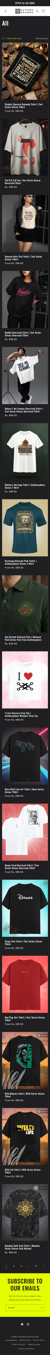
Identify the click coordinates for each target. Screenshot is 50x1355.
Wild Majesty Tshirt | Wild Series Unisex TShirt (25, 1095)
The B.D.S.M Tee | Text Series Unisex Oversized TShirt (23, 182)
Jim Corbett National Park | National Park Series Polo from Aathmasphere (23, 638)
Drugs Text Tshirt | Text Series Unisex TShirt (23, 943)
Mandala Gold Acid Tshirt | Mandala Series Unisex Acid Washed (22, 1247)
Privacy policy (38, 1340)
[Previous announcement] (5, 3)
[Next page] (44, 1266)
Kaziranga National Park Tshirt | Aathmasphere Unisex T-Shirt (21, 562)
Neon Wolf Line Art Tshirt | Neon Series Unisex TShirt (24, 790)
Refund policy (25, 1340)
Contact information (26, 1349)
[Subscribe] (41, 1308)
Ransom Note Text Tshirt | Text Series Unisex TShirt (23, 258)
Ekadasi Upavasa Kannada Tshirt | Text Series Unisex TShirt (24, 106)
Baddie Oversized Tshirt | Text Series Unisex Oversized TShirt (23, 334)
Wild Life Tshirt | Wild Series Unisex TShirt (23, 1171)
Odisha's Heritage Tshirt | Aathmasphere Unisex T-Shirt (25, 486)
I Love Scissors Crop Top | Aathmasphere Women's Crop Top (21, 714)
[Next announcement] (45, 3)
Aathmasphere (23, 1337)
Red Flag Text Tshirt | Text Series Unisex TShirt (25, 1019)
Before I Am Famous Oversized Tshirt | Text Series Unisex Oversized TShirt (24, 410)
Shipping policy (34, 1344)
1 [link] (6, 1266)
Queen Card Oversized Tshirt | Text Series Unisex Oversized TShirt (22, 866)
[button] (5, 11)
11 (36, 1266)
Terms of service (18, 1344)
